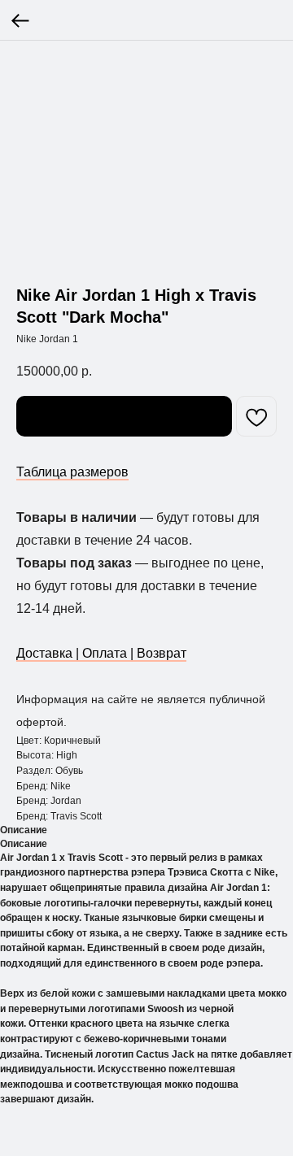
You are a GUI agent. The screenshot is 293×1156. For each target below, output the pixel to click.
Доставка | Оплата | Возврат (101, 653)
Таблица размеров (72, 472)
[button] (124, 416)
